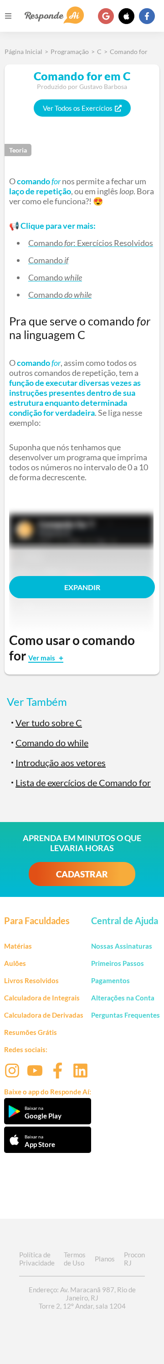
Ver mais (42, 658)
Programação (70, 51)
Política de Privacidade (37, 1259)
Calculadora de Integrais (42, 998)
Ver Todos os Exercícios (78, 108)
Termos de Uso (75, 1259)
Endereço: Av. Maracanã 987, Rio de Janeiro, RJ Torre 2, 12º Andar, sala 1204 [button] (82, 1297)
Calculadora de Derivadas (43, 1015)
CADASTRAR (82, 874)
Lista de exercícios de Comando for (83, 782)
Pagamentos (110, 980)
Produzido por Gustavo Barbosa (82, 86)
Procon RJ (134, 1259)
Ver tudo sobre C (48, 722)
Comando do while (51, 742)
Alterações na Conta (122, 998)
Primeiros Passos (117, 963)
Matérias (18, 946)
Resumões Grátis (30, 1032)
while (73, 277)
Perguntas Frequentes (125, 1015)
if (66, 260)
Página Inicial (23, 51)
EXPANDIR (82, 587)
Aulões (15, 963)
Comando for (129, 51)
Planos (105, 1259)
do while (78, 295)
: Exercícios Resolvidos (113, 243)
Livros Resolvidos (31, 980)
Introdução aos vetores (60, 762)
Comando (45, 243)
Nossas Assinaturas (121, 946)
